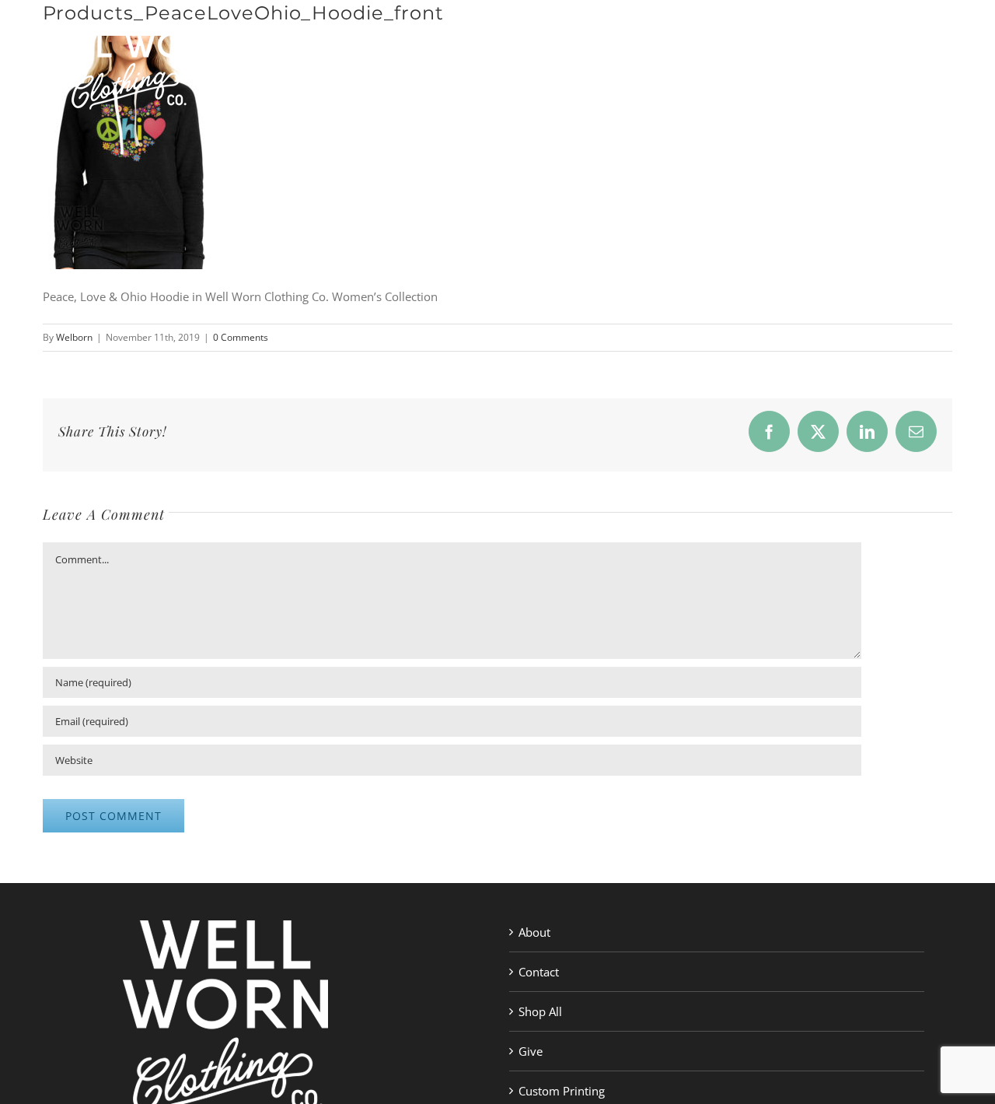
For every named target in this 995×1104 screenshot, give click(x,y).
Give (530, 1051)
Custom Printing (561, 1091)
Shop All (540, 1011)
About (534, 932)
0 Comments (240, 337)
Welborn (74, 337)
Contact (538, 972)
